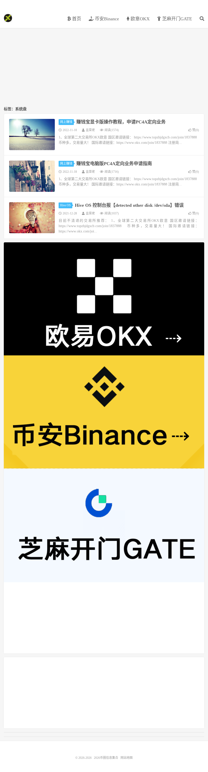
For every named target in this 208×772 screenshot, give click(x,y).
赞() (195, 130)
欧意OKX (139, 18)
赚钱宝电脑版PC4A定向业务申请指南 (114, 163)
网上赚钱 (66, 122)
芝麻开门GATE (176, 18)
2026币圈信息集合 (8, 18)
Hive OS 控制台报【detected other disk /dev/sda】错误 (129, 205)
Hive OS (65, 205)
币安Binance (106, 18)
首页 (76, 18)
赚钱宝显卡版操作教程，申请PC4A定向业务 (121, 121)
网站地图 (126, 758)
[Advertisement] (104, 67)
